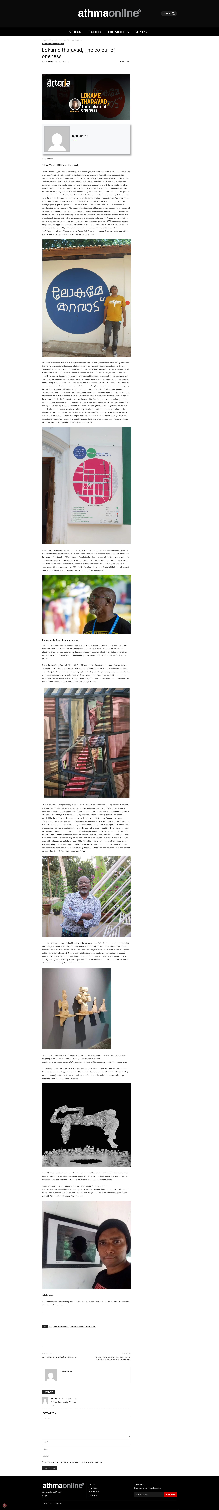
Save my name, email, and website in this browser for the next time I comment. (73, 1462)
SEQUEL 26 (60, 44)
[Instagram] (46, 1496)
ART (50, 40)
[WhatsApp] (61, 67)
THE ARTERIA (51, 44)
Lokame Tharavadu (77, 1326)
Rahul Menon (90, 1326)
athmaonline (48, 61)
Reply (52, 1405)
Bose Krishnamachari (61, 1326)
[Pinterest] (56, 67)
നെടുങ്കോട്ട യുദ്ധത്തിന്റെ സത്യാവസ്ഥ (59, 1357)
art (50, 1326)
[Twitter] (50, 67)
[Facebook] (44, 67)
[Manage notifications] (5, 1505)
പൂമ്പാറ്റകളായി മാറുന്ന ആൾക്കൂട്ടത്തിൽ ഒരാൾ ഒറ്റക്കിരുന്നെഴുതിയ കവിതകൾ (112, 1358)
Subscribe (170, 1494)
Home (44, 40)
